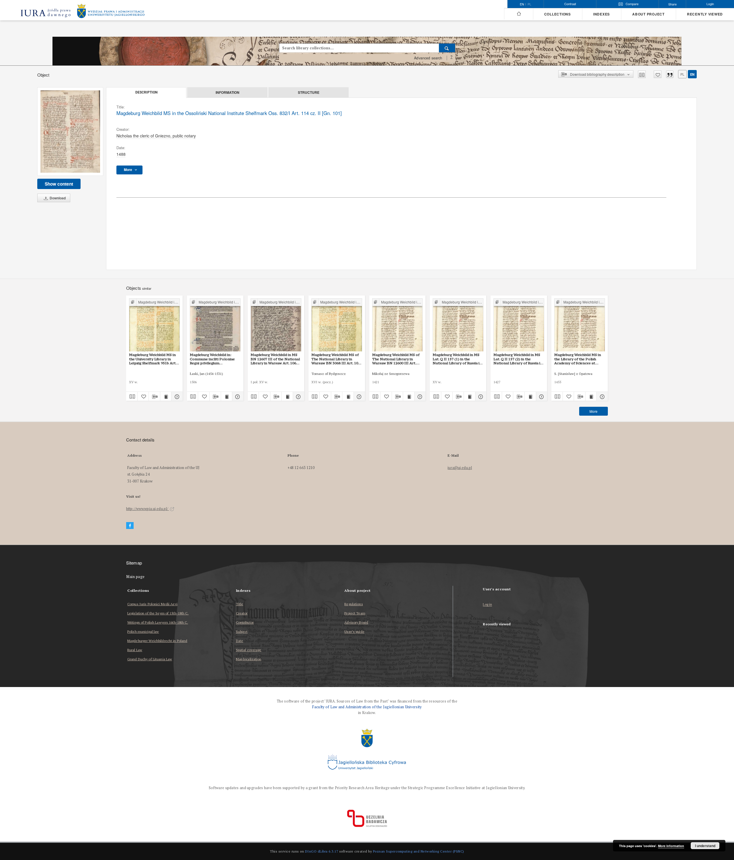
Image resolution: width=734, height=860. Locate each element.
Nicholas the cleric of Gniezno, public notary (156, 136)
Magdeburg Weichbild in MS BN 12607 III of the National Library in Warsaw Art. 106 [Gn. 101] (275, 359)
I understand (705, 845)
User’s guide (354, 631)
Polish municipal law (143, 631)
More (593, 411)
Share (672, 4)
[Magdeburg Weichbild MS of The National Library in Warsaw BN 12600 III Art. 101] (397, 325)
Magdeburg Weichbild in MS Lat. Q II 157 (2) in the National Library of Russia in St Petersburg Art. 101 (517, 359)
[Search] (447, 47)
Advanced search (428, 58)
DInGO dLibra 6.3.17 (321, 851)
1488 (121, 154)
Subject (242, 631)
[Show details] (176, 396)
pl (529, 4)
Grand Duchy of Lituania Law (149, 659)
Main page (135, 576)
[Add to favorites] (657, 74)
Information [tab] (227, 92)
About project (648, 14)
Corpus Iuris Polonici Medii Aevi (152, 604)
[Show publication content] (165, 396)
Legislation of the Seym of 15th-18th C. (158, 613)
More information (671, 846)
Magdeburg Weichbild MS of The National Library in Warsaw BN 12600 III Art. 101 (395, 359)
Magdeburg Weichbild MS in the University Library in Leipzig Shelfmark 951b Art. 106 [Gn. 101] (153, 359)
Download (57, 198)
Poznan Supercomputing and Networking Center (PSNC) (418, 851)
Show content (59, 184)
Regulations (353, 604)
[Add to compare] (642, 74)
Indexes (601, 14)
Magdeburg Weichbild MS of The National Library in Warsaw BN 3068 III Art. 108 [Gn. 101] (335, 359)
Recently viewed (705, 14)
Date (239, 641)
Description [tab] (146, 92)
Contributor (245, 622)
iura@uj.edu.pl (460, 467)
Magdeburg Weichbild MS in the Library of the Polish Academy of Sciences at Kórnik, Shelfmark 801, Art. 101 (577, 359)
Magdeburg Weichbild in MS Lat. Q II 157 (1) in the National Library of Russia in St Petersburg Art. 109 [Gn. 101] (457, 359)
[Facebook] (130, 525)
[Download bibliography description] (154, 396)
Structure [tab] (308, 92)
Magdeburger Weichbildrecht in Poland (157, 641)
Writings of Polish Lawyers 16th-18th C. (157, 622)
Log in (487, 604)
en (692, 74)
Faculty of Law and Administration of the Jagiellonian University (366, 707)
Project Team (354, 613)
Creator (242, 613)
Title (239, 604)
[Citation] (670, 74)
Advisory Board (356, 622)
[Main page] (518, 14)
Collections (557, 14)
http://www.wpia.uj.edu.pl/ (147, 508)
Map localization (248, 659)
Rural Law (134, 650)
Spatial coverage (248, 650)
